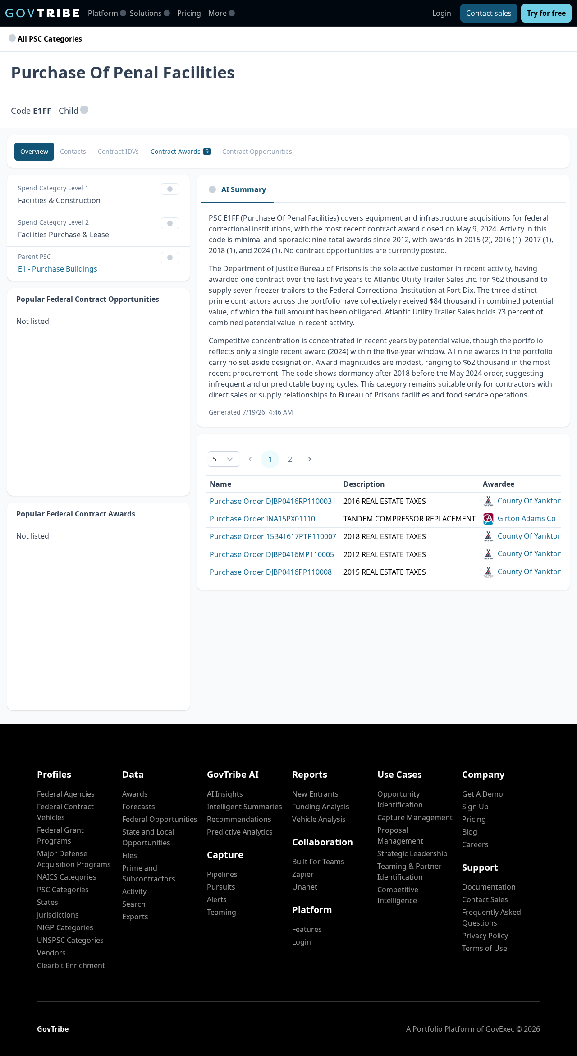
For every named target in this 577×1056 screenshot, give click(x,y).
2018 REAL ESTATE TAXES (384, 536)
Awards (135, 794)
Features (307, 929)
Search (134, 904)
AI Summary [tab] (243, 189)
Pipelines (222, 874)
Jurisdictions (58, 915)
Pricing (189, 13)
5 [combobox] (214, 459)
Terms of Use (484, 948)
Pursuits (221, 887)
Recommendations (239, 819)
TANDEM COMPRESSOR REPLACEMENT (409, 519)
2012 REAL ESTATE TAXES (384, 554)
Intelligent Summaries (244, 807)
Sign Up (475, 807)
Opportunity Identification (400, 799)
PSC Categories (63, 890)
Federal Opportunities (159, 819)
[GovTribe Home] (42, 13)
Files (129, 855)
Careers (475, 844)
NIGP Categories (65, 927)
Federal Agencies (66, 794)
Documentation (489, 887)
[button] (84, 110)
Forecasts (138, 807)
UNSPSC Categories (70, 940)
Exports (135, 917)
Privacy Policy (485, 936)
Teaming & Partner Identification (409, 871)
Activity (134, 891)
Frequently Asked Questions (491, 917)
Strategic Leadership (412, 853)
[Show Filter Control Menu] (170, 189)
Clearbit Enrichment (71, 965)
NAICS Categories (66, 877)
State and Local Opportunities (148, 837)
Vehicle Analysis (319, 819)
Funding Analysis (320, 807)
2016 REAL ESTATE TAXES (384, 501)
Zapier (303, 874)
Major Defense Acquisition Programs (74, 858)
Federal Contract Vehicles (65, 812)
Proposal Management (400, 835)
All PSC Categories (49, 39)
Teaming (221, 912)
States (47, 902)
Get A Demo (482, 794)
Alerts (217, 899)
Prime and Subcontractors (148, 873)
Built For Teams (318, 862)
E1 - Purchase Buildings (57, 269)
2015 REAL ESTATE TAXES (384, 572)
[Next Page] (310, 459)
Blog (469, 832)
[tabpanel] (383, 314)
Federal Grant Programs (60, 835)
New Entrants (315, 794)
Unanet (304, 887)
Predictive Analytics (240, 832)
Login (441, 13)
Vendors (51, 953)
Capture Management (415, 817)
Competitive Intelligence (397, 895)
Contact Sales (485, 899)
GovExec (499, 1029)
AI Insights (225, 794)
